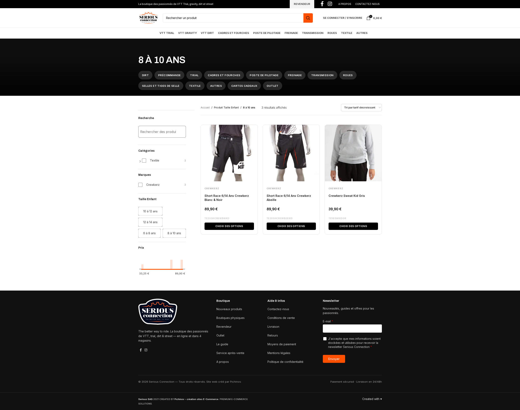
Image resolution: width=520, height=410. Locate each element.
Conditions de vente (281, 318)
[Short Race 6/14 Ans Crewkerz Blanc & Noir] (229, 153)
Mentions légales (278, 353)
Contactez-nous (278, 309)
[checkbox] (164, 160)
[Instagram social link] (146, 350)
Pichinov (235, 381)
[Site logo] (148, 17)
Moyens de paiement (281, 344)
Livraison (273, 326)
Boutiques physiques (230, 318)
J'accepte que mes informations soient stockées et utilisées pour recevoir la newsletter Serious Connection (354, 342)
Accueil (205, 107)
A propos (222, 361)
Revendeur (223, 326)
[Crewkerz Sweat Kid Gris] (353, 153)
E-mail (328, 321)
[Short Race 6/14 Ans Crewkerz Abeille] (291, 153)
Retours (272, 335)
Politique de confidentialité (285, 361)
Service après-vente (230, 353)
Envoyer (334, 359)
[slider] (141, 270)
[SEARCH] (308, 18)
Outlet (220, 335)
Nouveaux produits (229, 309)
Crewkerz (212, 188)
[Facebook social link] (140, 350)
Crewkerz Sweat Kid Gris (347, 195)
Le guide (222, 344)
